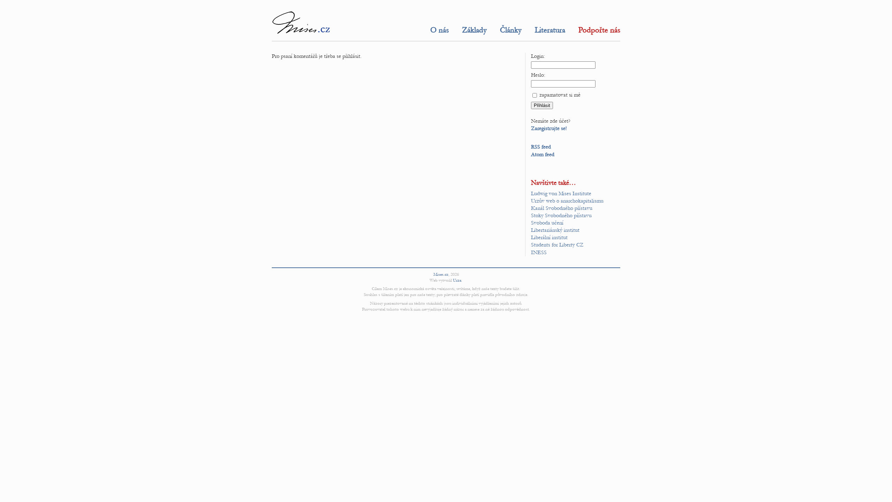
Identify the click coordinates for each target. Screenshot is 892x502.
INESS (539, 252)
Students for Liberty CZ (557, 245)
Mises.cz (440, 274)
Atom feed (542, 154)
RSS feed (541, 147)
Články (511, 30)
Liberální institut (549, 237)
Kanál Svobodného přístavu (561, 208)
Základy (474, 30)
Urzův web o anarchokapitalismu (567, 201)
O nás (439, 30)
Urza (457, 280)
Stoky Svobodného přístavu (561, 215)
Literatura (550, 30)
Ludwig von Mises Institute (561, 193)
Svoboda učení (547, 223)
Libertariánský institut (555, 230)
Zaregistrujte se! (549, 128)
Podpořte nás (599, 30)
